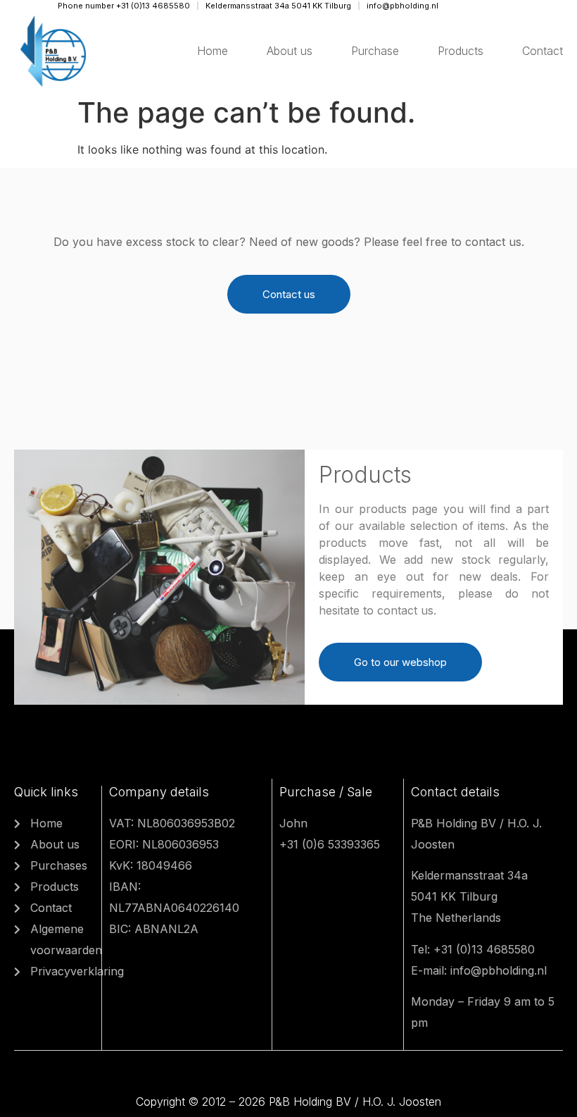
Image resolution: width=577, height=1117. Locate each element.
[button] (288, 294)
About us (289, 51)
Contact (542, 51)
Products (460, 51)
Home (212, 51)
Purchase (375, 51)
